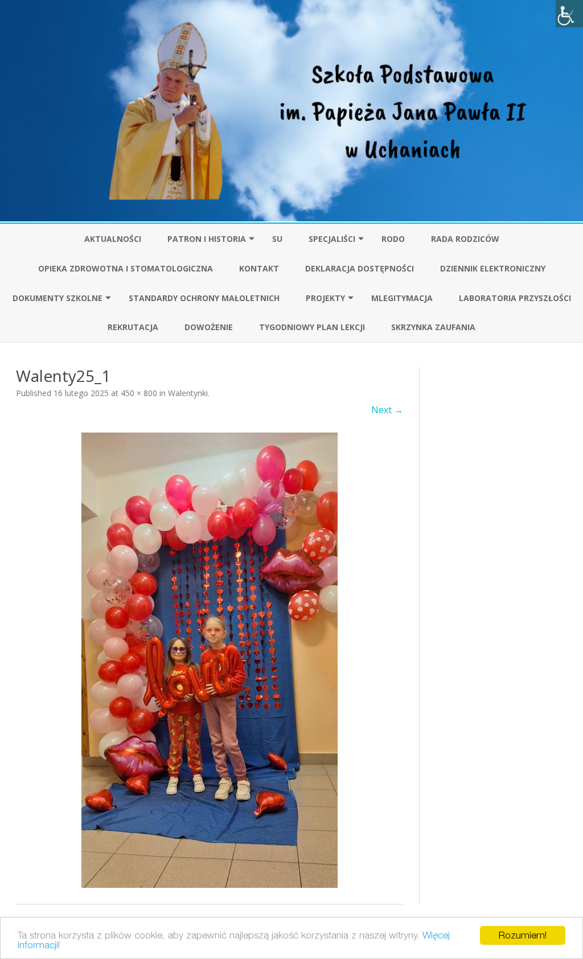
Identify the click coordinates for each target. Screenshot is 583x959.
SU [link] (277, 238)
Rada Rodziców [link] (465, 238)
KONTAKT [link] (259, 268)
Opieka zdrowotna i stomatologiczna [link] (125, 268)
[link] (569, 13)
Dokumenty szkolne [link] (57, 298)
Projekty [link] (325, 298)
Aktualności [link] (112, 238)
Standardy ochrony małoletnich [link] (204, 298)
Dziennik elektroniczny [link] (492, 268)
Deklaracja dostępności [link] (359, 268)
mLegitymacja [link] (402, 298)
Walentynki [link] (188, 393)
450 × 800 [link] (139, 393)
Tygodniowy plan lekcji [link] (312, 327)
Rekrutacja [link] (133, 327)
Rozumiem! (523, 935)
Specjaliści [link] (332, 238)
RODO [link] (393, 238)
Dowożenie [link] (208, 327)
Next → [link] (387, 410)
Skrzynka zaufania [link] (433, 327)
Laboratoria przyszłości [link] (515, 298)
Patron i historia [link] (206, 238)
